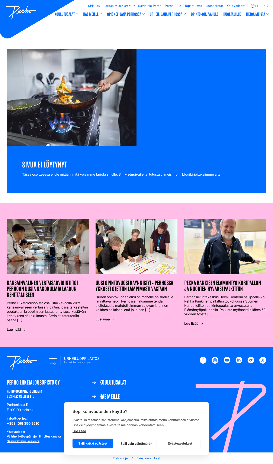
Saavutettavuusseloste (23, 441)
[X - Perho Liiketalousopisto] (262, 362)
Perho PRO (173, 5)
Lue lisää (79, 431)
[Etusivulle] (21, 13)
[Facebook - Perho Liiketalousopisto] (203, 362)
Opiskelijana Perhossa (124, 14)
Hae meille (91, 14)
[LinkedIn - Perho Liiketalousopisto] (238, 362)
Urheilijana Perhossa (166, 14)
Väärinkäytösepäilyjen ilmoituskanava (34, 436)
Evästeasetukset (180, 443)
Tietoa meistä (255, 14)
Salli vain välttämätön (136, 443)
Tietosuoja (120, 458)
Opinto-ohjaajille (204, 14)
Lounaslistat (214, 5)
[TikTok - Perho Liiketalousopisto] (250, 362)
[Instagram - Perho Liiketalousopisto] (215, 362)
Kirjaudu (94, 5)
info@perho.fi (18, 418)
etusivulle (136, 174)
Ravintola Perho (149, 5)
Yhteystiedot (236, 5)
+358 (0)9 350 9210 (23, 423)
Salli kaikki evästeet (92, 443)
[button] (266, 6)
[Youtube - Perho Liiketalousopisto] (227, 362)
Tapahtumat (193, 5)
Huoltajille (232, 14)
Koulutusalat (64, 14)
